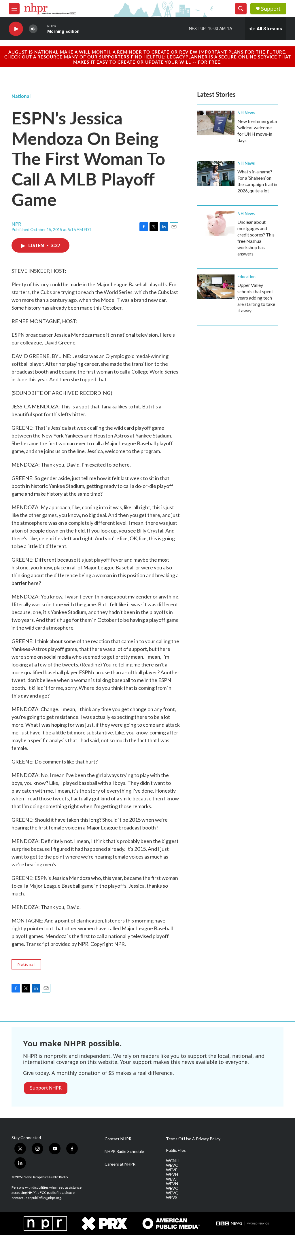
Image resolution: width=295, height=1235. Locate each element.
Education (246, 276)
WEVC (172, 1165)
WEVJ (171, 1179)
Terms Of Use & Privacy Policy (193, 1138)
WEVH (172, 1174)
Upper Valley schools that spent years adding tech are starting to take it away (256, 297)
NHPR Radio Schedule (124, 1151)
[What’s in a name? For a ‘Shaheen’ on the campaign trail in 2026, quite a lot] (216, 173)
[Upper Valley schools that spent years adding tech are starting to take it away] (216, 286)
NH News (246, 112)
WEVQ (172, 1193)
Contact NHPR (118, 1138)
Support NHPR (46, 1088)
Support (271, 9)
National (21, 95)
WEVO (172, 1188)
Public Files (176, 1150)
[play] (15, 29)
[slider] (42, 29)
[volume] (33, 28)
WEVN (172, 1183)
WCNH (172, 1160)
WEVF (171, 1170)
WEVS (171, 1197)
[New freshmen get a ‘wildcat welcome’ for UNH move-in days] (216, 123)
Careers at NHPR (120, 1164)
